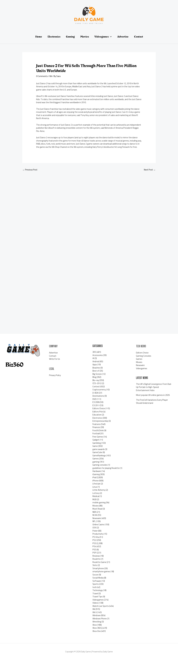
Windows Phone (99, 619)
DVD (94, 399)
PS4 (94, 546)
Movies (95, 506)
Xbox (94, 625)
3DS (94, 352)
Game (95, 446)
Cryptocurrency (99, 390)
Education (96, 415)
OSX (94, 528)
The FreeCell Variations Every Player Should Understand (152, 401)
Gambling (96, 443)
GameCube (97, 452)
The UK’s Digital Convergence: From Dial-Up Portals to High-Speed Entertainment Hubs (154, 387)
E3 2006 (96, 402)
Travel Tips (97, 597)
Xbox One (96, 631)
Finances (96, 427)
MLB (94, 499)
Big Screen (97, 374)
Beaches (96, 368)
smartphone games (101, 571)
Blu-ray (95, 380)
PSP (94, 553)
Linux (94, 487)
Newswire (96, 518)
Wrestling (96, 622)
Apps (94, 364)
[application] (110, 36)
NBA (94, 512)
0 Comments (42, 76)
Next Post (149, 170)
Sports (95, 584)
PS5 (94, 550)
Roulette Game (99, 562)
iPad (94, 477)
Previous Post (30, 170)
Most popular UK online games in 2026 (153, 395)
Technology (97, 590)
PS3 (94, 543)
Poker (95, 531)
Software (96, 581)
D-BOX (95, 393)
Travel (95, 593)
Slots (94, 565)
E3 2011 (96, 405)
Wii (50, 76)
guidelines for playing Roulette (106, 468)
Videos (95, 603)
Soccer (95, 575)
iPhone (95, 481)
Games (95, 459)
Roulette (96, 559)
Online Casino (98, 524)
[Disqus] (89, 211)
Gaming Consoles (143, 356)
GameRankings (99, 455)
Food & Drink (98, 430)
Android (95, 361)
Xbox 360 (96, 628)
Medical (95, 496)
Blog (94, 377)
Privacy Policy (55, 375)
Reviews (96, 556)
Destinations (98, 396)
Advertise (53, 353)
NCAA (94, 515)
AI (93, 358)
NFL (94, 521)
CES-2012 (96, 383)
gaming (95, 462)
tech (94, 587)
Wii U (94, 612)
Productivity (97, 534)
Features (96, 424)
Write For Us (54, 359)
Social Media (97, 578)
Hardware (96, 471)
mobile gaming (99, 502)
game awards (98, 449)
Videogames (98, 600)
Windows (96, 615)
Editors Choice (98, 408)
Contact (52, 356)
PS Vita (95, 537)
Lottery (95, 493)
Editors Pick (97, 412)
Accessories (97, 355)
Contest (96, 386)
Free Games (97, 437)
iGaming (96, 474)
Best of (95, 371)
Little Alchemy (98, 490)
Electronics (97, 418)
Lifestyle (96, 484)
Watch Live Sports (100, 606)
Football (96, 433)
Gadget (95, 440)
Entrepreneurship (100, 421)
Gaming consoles (99, 465)
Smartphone (98, 568)
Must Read (97, 509)
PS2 (94, 540)
